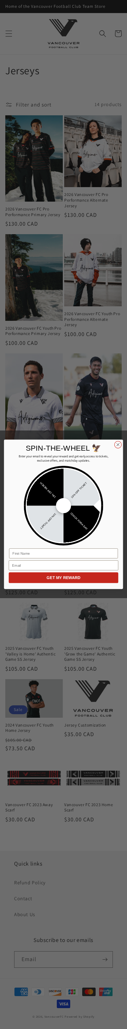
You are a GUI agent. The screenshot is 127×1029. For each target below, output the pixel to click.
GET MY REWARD (63, 578)
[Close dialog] (118, 444)
